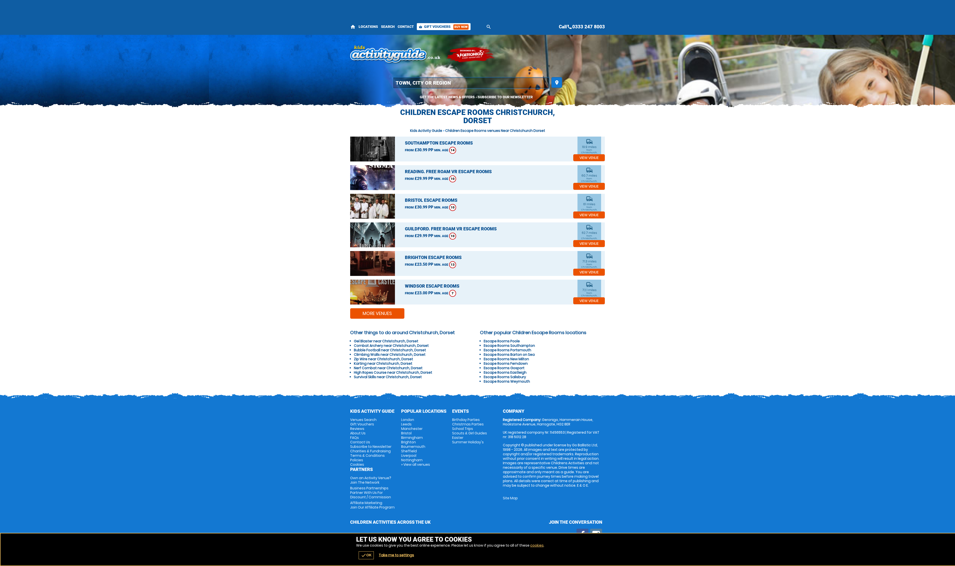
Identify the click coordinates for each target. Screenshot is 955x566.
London (407, 419)
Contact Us (360, 442)
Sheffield (409, 451)
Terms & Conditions (367, 455)
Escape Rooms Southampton (509, 345)
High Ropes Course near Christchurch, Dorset (393, 372)
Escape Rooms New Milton (506, 359)
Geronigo (471, 54)
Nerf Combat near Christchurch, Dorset (388, 367)
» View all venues (415, 464)
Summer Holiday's (468, 442)
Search (388, 27)
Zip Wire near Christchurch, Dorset (383, 359)
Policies (356, 460)
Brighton (408, 442)
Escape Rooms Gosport (504, 367)
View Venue (589, 157)
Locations (368, 27)
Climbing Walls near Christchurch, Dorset (390, 354)
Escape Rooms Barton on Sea (509, 354)
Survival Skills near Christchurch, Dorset (388, 376)
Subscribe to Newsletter (370, 446)
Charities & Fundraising (370, 451)
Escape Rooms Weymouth (507, 381)
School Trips (462, 428)
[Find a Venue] (471, 83)
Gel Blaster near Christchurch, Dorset (386, 341)
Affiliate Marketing (372, 505)
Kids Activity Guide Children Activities (395, 54)
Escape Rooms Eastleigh (505, 372)
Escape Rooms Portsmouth (507, 350)
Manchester (412, 428)
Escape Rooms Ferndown (506, 363)
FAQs (354, 437)
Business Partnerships (370, 493)
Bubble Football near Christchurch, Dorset (390, 350)
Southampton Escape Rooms (439, 143)
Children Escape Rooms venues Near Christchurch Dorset (495, 130)
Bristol (406, 433)
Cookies (357, 464)
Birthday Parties (466, 419)
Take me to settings (396, 555)
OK (366, 555)
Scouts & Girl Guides (469, 433)
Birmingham (412, 437)
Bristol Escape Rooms (431, 200)
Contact (406, 27)
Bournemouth (413, 446)
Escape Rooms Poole (502, 341)
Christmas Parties (468, 424)
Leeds (406, 424)
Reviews (357, 428)
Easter (457, 437)
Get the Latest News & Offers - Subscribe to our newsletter (476, 97)
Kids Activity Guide (426, 130)
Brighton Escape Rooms (433, 257)
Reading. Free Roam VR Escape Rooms (448, 171)
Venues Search (363, 419)
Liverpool (408, 455)
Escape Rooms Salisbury (505, 376)
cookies (537, 545)
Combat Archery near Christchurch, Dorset (391, 345)
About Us (358, 433)
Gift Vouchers (443, 27)
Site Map (510, 498)
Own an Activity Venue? (370, 480)
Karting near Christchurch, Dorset (383, 363)
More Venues (377, 313)
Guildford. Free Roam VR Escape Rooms (451, 228)
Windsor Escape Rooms (432, 286)
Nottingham (412, 460)
